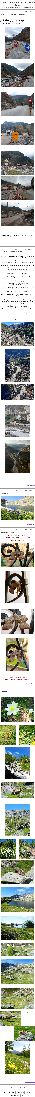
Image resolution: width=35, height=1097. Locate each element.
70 (11, 1087)
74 (24, 1087)
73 (20, 1087)
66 (28, 1086)
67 (31, 1086)
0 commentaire (30, 485)
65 (25, 1086)
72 (17, 1087)
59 (5, 1086)
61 (12, 1086)
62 (15, 1086)
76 (30, 1087)
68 (4, 1087)
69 (7, 1087)
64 (22, 1086)
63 (18, 1086)
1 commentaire (30, 244)
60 (9, 1086)
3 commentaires (30, 524)
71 (14, 1087)
